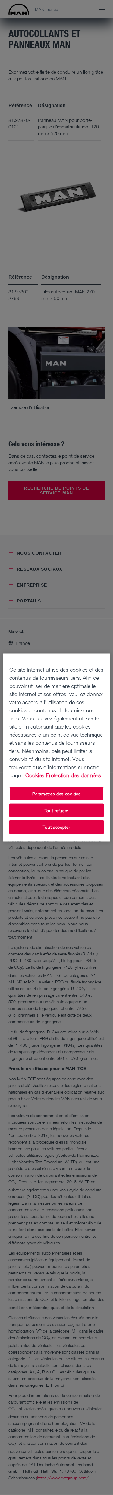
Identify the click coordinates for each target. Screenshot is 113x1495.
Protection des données (73, 775)
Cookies (34, 775)
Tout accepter (56, 827)
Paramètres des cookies (56, 793)
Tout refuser (56, 810)
